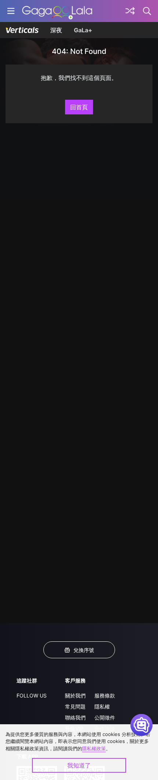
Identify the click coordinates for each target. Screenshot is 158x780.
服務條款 (104, 695)
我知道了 (79, 765)
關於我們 (75, 695)
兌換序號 (83, 650)
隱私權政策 (94, 748)
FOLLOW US (32, 695)
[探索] (130, 11)
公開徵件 (104, 717)
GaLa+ (83, 30)
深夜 (56, 30)
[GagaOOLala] (57, 11)
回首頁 (79, 107)
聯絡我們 (75, 717)
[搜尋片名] (147, 11)
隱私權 (102, 706)
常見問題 (75, 706)
